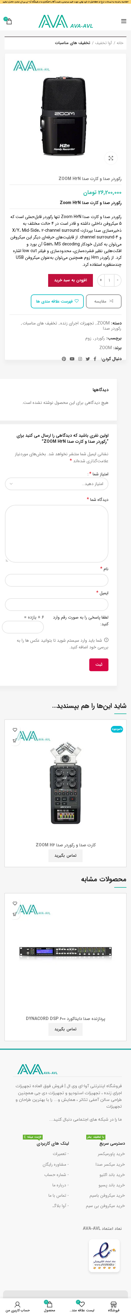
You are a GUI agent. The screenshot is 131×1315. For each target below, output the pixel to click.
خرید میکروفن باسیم (107, 1195)
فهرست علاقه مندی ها (54, 301)
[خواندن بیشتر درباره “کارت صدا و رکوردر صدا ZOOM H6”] (14, 740)
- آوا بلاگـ (60, 1205)
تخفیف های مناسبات (72, 43)
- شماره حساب (56, 1174)
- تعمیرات (61, 1153)
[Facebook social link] (95, 359)
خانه (120, 43)
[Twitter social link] (88, 359)
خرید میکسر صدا (110, 1164)
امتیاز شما (98, 474)
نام (104, 569)
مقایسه (101, 301)
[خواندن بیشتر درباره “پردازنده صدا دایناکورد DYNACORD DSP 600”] (14, 914)
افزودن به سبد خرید (70, 280)
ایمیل (102, 593)
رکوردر (100, 338)
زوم (88, 338)
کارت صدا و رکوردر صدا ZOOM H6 (66, 845)
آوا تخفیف (103, 43)
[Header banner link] (65, 6)
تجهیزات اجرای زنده (77, 323)
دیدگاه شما (97, 499)
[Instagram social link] (80, 359)
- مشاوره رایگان (56, 1164)
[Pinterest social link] (64, 359)
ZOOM (103, 323)
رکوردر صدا (112, 328)
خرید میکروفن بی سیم (105, 1205)
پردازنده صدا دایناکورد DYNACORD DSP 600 (65, 1018)
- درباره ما (60, 1185)
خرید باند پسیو (112, 1185)
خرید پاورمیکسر (111, 1153)
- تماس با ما (58, 1195)
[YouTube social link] (72, 359)
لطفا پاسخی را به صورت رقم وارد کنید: (80, 620)
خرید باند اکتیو (112, 1174)
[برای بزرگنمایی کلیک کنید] (111, 158)
